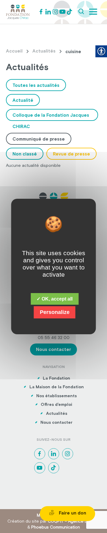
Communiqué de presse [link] (38, 138)
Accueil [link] (14, 50)
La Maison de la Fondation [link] (56, 386)
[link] (18, 11)
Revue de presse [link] (71, 153)
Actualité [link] (22, 100)
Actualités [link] (44, 50)
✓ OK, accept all (55, 298)
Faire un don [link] (72, 512)
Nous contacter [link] (53, 349)
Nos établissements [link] (56, 395)
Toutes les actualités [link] (35, 85)
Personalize (55, 312)
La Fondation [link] (56, 378)
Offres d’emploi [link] (56, 404)
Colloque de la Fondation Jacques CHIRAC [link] (50, 117)
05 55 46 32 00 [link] (54, 337)
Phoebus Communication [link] (55, 527)
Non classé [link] (24, 153)
